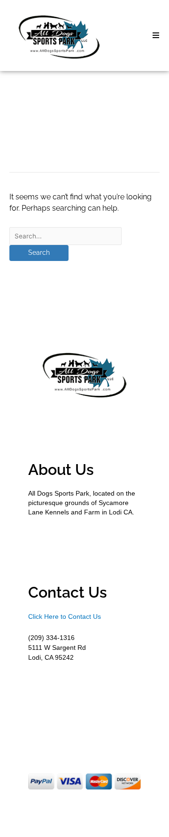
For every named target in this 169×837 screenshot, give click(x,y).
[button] (155, 35)
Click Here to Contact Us (64, 616)
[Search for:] (65, 235)
